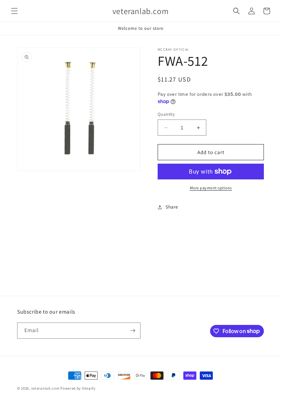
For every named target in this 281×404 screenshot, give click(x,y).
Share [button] (172, 207)
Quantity (166, 114)
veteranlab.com (45, 388)
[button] (14, 10)
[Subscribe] (132, 331)
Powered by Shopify (78, 388)
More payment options (211, 187)
